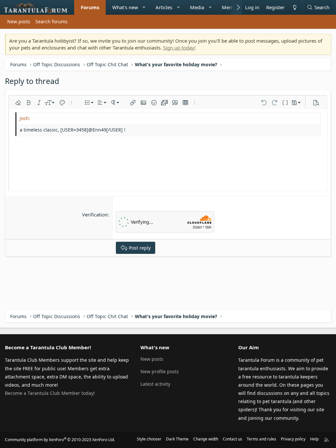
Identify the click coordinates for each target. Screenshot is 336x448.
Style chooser (149, 439)
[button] (144, 7)
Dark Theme (177, 439)
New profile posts (159, 371)
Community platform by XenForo (60, 439)
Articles (164, 7)
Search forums (51, 21)
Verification (95, 214)
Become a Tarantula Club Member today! (50, 393)
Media (197, 7)
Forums (90, 7)
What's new (125, 7)
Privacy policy (293, 439)
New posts (18, 21)
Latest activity (155, 384)
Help (314, 439)
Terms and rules (261, 439)
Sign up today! (179, 47)
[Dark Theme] (294, 7)
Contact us (232, 439)
